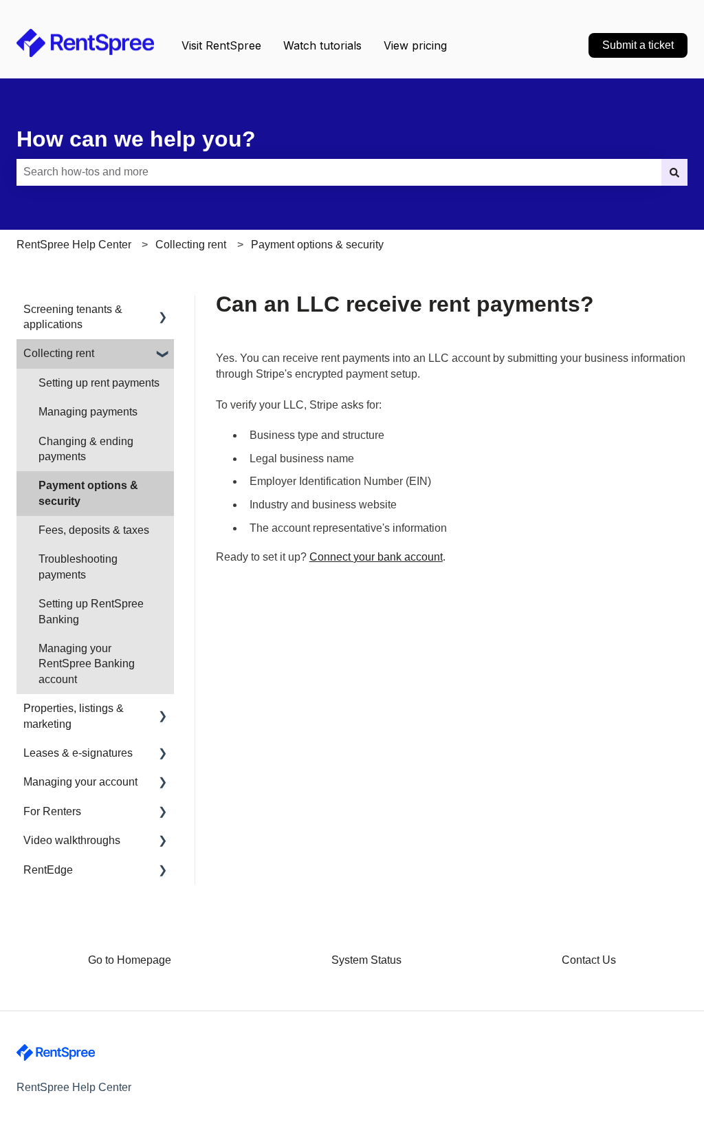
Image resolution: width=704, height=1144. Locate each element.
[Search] (674, 172)
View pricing (415, 45)
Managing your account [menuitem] (80, 782)
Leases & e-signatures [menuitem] (78, 753)
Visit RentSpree (221, 45)
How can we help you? (136, 139)
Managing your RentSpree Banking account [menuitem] (86, 664)
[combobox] (338, 172)
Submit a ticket (638, 45)
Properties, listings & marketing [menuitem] (73, 715)
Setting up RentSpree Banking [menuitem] (91, 611)
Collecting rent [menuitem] (58, 353)
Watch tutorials (322, 45)
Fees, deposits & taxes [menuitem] (93, 530)
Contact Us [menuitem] (589, 960)
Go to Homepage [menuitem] (129, 960)
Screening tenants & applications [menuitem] (72, 316)
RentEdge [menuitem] (48, 870)
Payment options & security (317, 244)
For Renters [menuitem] (52, 811)
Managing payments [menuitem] (88, 412)
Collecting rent (190, 244)
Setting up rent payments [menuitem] (99, 383)
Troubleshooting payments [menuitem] (78, 566)
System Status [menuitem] (366, 960)
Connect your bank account (376, 557)
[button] (163, 310)
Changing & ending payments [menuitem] (85, 448)
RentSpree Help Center (73, 244)
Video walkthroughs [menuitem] (71, 840)
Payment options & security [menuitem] (88, 492)
